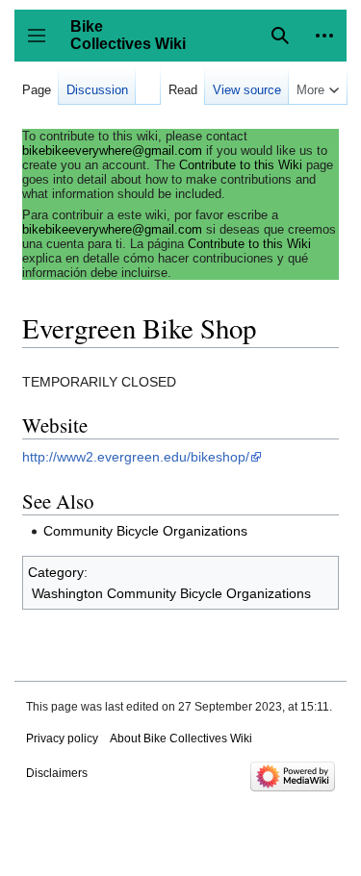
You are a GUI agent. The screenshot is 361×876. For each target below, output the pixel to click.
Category (56, 572)
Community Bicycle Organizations (145, 530)
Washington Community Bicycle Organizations (171, 593)
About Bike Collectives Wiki (181, 738)
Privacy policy (62, 738)
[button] (324, 35)
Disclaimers (57, 773)
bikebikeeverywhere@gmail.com (112, 150)
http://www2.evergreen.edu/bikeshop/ (135, 456)
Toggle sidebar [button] (43, 45)
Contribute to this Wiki (240, 165)
